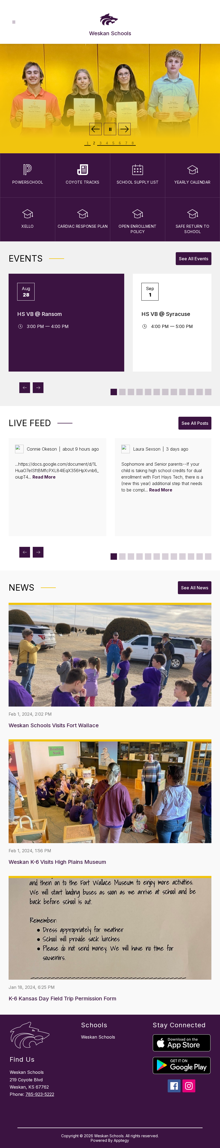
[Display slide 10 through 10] (191, 392)
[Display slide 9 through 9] (182, 392)
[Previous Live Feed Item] (24, 552)
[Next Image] (124, 129)
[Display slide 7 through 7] (165, 392)
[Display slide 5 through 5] (148, 392)
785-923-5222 (39, 1094)
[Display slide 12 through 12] (208, 392)
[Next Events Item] (38, 387)
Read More (44, 477)
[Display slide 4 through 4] (139, 392)
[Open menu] (14, 22)
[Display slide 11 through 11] (199, 392)
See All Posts (195, 423)
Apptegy (121, 1140)
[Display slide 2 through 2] (122, 392)
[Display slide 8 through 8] (174, 392)
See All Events (193, 258)
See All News (194, 587)
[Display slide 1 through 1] (114, 392)
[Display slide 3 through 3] (131, 392)
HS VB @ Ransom (39, 314)
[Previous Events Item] (24, 387)
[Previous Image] (95, 129)
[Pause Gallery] (110, 129)
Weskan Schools (98, 1037)
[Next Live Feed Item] (38, 552)
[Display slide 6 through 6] (156, 392)
